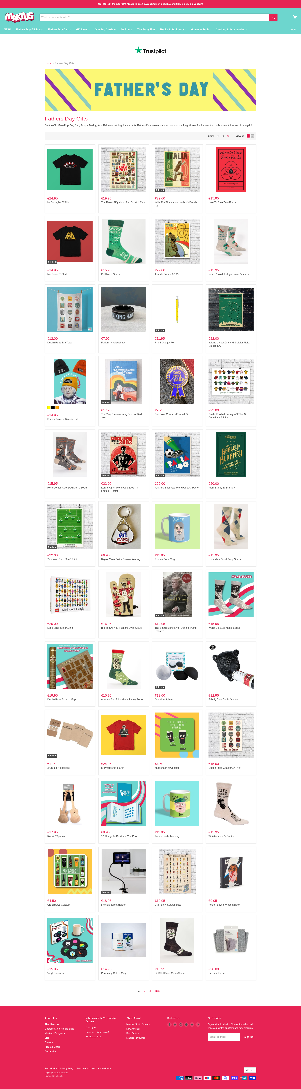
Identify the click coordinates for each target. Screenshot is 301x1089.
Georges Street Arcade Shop (59, 1028)
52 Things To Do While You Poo (119, 836)
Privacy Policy (67, 1068)
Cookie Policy (104, 1068)
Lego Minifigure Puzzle (60, 627)
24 (218, 136)
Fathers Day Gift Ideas (29, 29)
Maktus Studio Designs (138, 1024)
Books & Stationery (172, 29)
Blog (47, 1037)
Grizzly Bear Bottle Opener (223, 699)
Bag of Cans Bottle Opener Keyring (120, 559)
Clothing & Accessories (230, 29)
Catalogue (91, 1027)
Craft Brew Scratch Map (168, 904)
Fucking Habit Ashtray (113, 342)
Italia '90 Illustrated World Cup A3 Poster (177, 487)
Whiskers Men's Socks (221, 836)
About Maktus (52, 1024)
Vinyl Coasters (55, 973)
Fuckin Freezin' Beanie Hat (62, 419)
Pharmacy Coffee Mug (113, 973)
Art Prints (126, 29)
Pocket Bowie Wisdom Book (224, 904)
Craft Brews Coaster (58, 904)
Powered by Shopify (54, 1076)
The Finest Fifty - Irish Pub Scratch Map (123, 202)
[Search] (273, 17)
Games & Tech (200, 29)
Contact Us (50, 1051)
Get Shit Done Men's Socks (170, 973)
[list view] (252, 136)
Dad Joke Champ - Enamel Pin (172, 414)
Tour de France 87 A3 (167, 274)
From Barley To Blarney (222, 487)
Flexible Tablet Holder (113, 904)
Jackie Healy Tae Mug (167, 836)
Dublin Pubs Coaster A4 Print (225, 768)
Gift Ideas (82, 29)
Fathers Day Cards (59, 29)
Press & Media (52, 1047)
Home (48, 63)
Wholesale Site (93, 1036)
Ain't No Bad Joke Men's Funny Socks (122, 699)
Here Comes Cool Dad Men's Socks (67, 487)
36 (223, 136)
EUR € (249, 1070)
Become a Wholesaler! (97, 1032)
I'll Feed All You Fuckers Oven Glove (121, 627)
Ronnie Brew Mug (165, 559)
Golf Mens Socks (110, 274)
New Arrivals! (133, 1028)
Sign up (248, 1036)
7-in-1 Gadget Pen (165, 342)
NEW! (7, 29)
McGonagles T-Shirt (58, 202)
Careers (49, 1042)
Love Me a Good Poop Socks (225, 559)
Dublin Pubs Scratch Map (61, 699)
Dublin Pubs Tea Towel (60, 342)
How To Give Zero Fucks (222, 202)
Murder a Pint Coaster (167, 768)
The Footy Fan (146, 29)
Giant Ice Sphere (164, 699)
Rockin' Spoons (56, 836)
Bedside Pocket (217, 973)
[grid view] (248, 136)
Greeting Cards (104, 29)
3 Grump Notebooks (58, 768)
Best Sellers (132, 1033)
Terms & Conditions (86, 1068)
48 (228, 136)
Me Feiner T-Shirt (57, 274)
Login (293, 29)
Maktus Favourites (135, 1037)
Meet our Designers (55, 1033)
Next (158, 990)
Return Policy (51, 1068)
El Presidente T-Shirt (112, 768)
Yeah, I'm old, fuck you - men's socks (229, 274)
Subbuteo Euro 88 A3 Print (62, 559)
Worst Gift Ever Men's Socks (224, 627)
